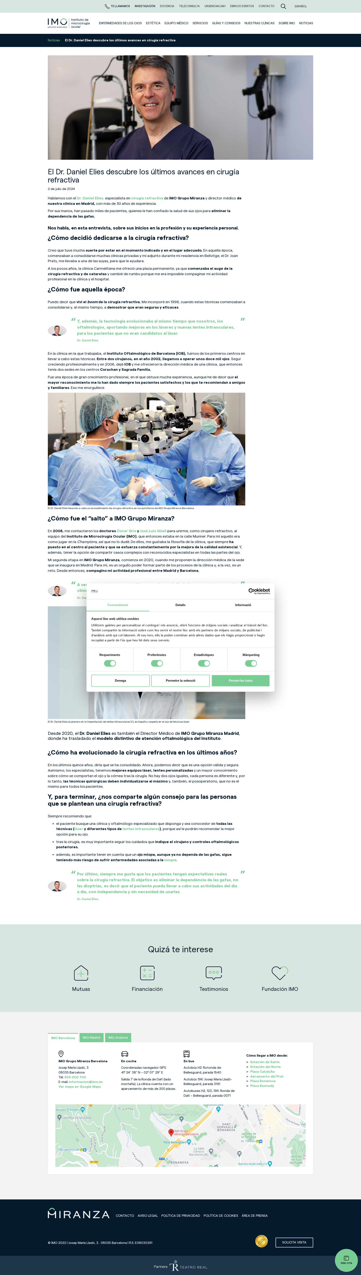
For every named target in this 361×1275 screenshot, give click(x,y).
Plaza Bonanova (263, 1081)
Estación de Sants (265, 1062)
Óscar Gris (127, 531)
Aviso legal (148, 1215)
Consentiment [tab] (117, 605)
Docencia (167, 6)
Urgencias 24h (215, 6)
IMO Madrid (91, 1037)
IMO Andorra (118, 1037)
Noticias (54, 40)
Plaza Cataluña (262, 1071)
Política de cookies (221, 1215)
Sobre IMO (287, 23)
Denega (120, 680)
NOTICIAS (306, 23)
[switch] (157, 663)
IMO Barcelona (63, 1038)
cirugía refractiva (147, 198)
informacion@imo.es (86, 1082)
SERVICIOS (200, 23)
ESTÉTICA (153, 23)
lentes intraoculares (141, 829)
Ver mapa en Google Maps (79, 1086)
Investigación (145, 6)
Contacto (125, 1215)
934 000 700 (75, 1077)
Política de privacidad (180, 1215)
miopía (170, 860)
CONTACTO (267, 6)
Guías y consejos (226, 23)
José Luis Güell (153, 531)
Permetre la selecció (180, 680)
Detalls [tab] (180, 605)
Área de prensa (255, 1215)
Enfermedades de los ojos (120, 23)
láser (78, 829)
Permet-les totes (241, 680)
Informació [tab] (243, 605)
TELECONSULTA (189, 6)
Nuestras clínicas (260, 23)
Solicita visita (294, 1242)
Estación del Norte (265, 1067)
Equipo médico (176, 23)
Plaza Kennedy (262, 1086)
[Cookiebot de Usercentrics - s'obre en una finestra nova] (251, 591)
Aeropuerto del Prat (266, 1076)
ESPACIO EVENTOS (242, 6)
